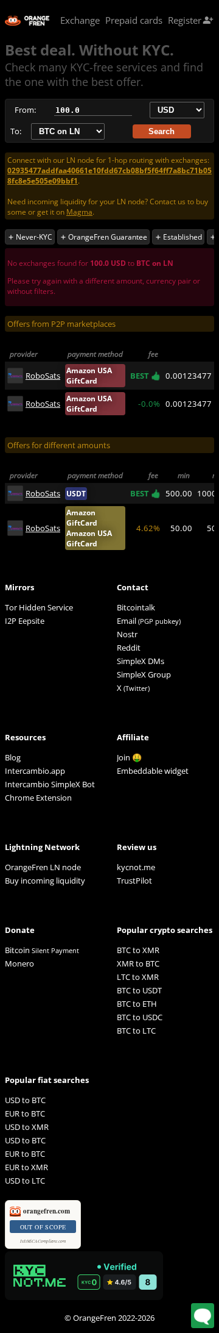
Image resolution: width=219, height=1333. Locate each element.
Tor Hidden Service (39, 607)
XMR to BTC (138, 963)
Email (126, 620)
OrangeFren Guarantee (103, 237)
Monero (19, 963)
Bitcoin (42, 950)
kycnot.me (136, 867)
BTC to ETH (137, 1003)
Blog (13, 757)
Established (178, 237)
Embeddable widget (153, 770)
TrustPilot (134, 880)
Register (191, 20)
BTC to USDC (139, 1017)
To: (15, 131)
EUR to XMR (26, 1167)
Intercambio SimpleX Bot (50, 784)
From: (25, 109)
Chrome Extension (38, 797)
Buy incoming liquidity (45, 880)
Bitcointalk (136, 607)
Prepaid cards (133, 20)
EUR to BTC (25, 1113)
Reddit (129, 647)
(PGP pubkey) (159, 621)
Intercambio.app (35, 770)
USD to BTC (25, 1100)
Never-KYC (29, 237)
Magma (79, 212)
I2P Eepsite (24, 620)
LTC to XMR (138, 976)
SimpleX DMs (140, 661)
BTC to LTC (136, 1030)
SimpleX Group (144, 674)
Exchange (80, 20)
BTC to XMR (138, 950)
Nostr (127, 634)
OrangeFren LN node (43, 867)
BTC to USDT (139, 990)
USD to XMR (27, 1126)
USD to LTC (25, 1180)
